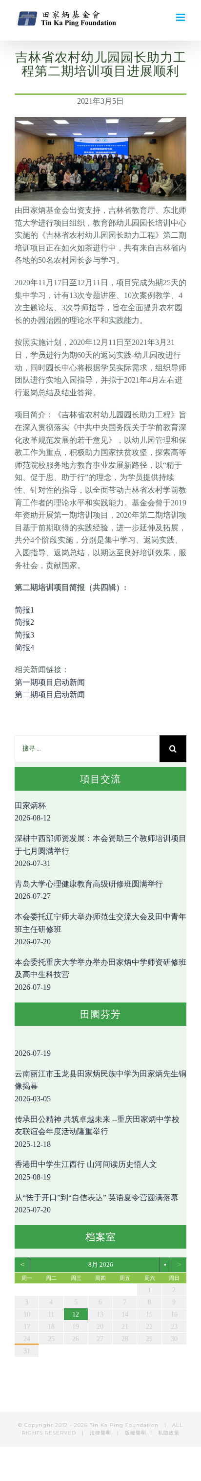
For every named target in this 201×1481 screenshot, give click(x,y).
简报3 (24, 635)
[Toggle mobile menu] (181, 17)
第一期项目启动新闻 (50, 682)
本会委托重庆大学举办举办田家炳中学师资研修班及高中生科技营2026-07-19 (100, 974)
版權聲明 (135, 1432)
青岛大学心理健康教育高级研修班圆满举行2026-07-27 (89, 890)
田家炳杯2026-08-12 (33, 811)
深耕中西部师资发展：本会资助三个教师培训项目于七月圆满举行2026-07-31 (100, 850)
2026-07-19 (33, 1053)
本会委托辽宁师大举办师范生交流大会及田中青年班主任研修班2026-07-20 (100, 929)
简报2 (24, 622)
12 (75, 1314)
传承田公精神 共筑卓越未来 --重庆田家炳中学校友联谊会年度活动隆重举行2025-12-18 (97, 1131)
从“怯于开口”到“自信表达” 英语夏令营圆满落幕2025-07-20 (97, 1203)
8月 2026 (100, 1264)
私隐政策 (169, 1432)
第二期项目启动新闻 (50, 694)
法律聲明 (101, 1432)
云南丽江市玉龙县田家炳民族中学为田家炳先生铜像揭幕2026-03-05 (100, 1086)
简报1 (24, 610)
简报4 (24, 647)
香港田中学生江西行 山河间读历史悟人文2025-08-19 (86, 1170)
